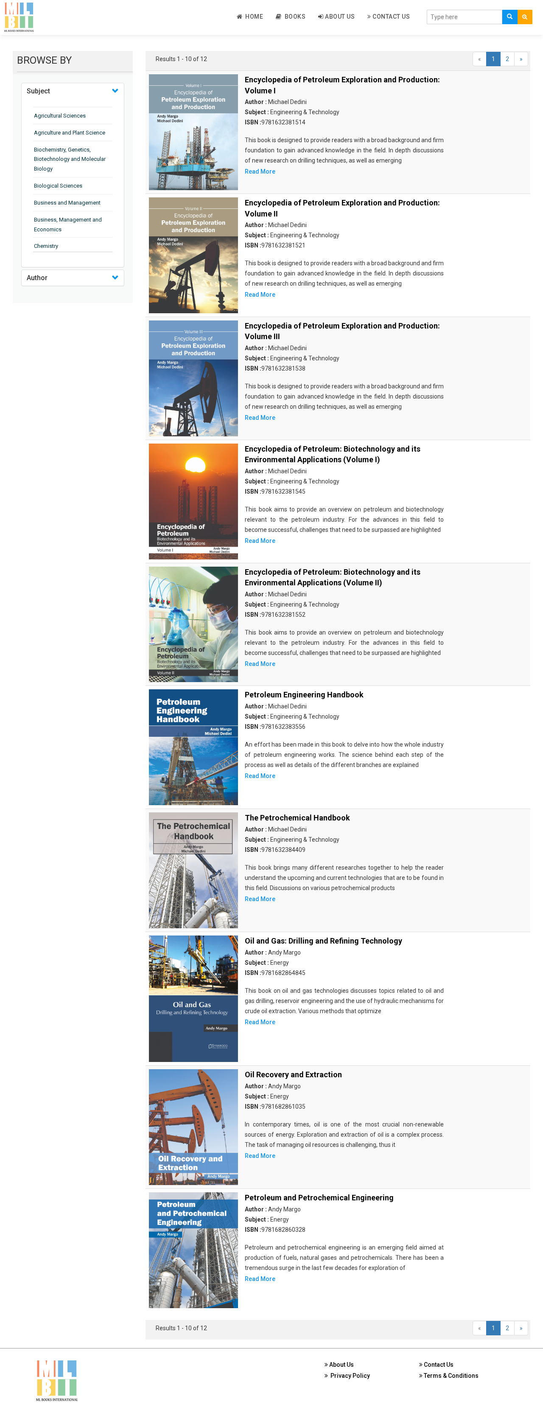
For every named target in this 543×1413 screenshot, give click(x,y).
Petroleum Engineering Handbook (304, 694)
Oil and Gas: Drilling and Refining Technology (323, 940)
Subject (38, 91)
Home (252, 16)
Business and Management (67, 202)
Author (37, 278)
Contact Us (390, 16)
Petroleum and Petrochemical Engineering (319, 1197)
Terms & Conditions (451, 1375)
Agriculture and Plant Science (69, 132)
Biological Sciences (58, 186)
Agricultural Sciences (60, 115)
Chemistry (46, 246)
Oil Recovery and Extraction (293, 1074)
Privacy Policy (349, 1375)
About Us (339, 16)
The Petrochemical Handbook (297, 817)
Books (294, 16)
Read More (260, 171)
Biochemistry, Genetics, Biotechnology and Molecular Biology (70, 159)
